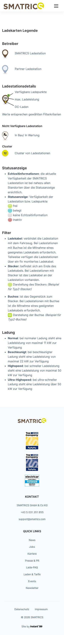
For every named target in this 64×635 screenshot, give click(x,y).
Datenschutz (21, 609)
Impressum (41, 609)
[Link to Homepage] (24, 5)
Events (32, 581)
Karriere (32, 553)
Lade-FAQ (32, 567)
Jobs (32, 546)
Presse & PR (32, 560)
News (32, 539)
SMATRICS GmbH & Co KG (32, 505)
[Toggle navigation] (56, 5)
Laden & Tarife (32, 574)
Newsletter (32, 587)
